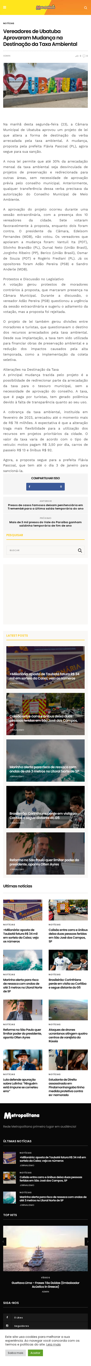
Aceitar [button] (35, 1353)
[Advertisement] (38, 594)
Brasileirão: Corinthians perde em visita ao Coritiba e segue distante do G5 (43, 815)
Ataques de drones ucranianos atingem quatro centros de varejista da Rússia (68, 1035)
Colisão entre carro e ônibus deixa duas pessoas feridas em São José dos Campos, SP (43, 720)
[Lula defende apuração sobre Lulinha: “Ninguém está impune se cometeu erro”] (22, 1060)
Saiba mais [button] (15, 1353)
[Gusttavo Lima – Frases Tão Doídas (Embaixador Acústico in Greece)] (45, 1248)
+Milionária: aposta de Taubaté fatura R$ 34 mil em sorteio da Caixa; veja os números (44, 676)
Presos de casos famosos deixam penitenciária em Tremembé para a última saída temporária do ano (46, 507)
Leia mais (53, 1344)
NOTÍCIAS (8, 23)
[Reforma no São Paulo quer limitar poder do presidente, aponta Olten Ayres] (45, 853)
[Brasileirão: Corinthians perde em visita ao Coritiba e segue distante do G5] (45, 807)
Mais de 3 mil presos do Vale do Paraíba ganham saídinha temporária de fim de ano (45, 524)
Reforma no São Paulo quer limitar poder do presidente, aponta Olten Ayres (44, 862)
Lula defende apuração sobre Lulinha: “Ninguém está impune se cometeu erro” (20, 1085)
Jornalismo (17, 683)
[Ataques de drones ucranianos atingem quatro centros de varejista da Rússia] (68, 1010)
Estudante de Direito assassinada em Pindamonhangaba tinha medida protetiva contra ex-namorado (66, 1087)
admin (6, 56)
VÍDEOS (45, 1278)
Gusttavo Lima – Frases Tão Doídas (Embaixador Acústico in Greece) (45, 1285)
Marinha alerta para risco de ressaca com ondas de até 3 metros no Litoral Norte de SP (44, 769)
